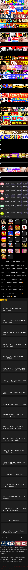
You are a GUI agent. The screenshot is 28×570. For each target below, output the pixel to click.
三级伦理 (7, 186)
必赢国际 (8, 268)
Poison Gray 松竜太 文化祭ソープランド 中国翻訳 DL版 (14, 497)
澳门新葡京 (3, 279)
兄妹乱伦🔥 (3, 296)
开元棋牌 (13, 261)
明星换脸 (13, 201)
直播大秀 (2, 293)
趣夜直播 (13, 275)
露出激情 (13, 205)
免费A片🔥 (20, 293)
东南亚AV (25, 190)
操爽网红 (25, 268)
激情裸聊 (15, 282)
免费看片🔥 (3, 282)
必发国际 (24, 275)
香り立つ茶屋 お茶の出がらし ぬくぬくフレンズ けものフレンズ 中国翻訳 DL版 (14, 439)
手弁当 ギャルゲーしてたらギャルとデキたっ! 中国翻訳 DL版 (14, 451)
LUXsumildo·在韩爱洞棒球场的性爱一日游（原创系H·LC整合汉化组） (14, 463)
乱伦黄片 (2, 275)
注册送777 (13, 265)
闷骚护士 (25, 201)
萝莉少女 (25, 183)
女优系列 (13, 198)
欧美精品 (19, 183)
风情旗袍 (7, 201)
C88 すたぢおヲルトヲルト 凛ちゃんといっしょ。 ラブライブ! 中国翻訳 (15, 415)
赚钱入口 (16, 296)
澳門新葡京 (14, 279)
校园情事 (13, 212)
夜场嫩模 (19, 275)
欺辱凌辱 (7, 194)
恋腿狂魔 (25, 198)
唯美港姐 (19, 190)
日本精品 (13, 186)
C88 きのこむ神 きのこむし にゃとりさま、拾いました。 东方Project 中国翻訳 (14, 427)
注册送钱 (7, 265)
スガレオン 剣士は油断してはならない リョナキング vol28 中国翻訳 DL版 (14, 485)
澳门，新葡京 (9, 289)
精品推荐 (7, 183)
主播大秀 (18, 272)
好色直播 (9, 286)
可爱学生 (19, 198)
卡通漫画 (7, 205)
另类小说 (7, 216)
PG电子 (2, 265)
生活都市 (7, 212)
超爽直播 (2, 272)
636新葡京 (9, 282)
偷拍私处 (8, 275)
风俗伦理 (25, 212)
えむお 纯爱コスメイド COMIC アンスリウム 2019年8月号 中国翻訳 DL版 (14, 509)
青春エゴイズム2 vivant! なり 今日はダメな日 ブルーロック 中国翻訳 (14, 531)
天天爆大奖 (20, 286)
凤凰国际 (13, 268)
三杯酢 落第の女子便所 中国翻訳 (14, 474)
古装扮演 (7, 198)
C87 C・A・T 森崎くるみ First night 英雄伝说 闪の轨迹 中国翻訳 (15, 321)
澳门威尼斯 (8, 293)
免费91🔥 (14, 293)
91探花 (13, 194)
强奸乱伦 (13, 183)
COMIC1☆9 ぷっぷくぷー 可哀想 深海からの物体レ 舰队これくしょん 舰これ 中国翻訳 (14, 369)
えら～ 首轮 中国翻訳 (14, 520)
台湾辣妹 (7, 190)
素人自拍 (25, 186)
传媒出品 (7, 209)
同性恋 (25, 209)
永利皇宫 (21, 279)
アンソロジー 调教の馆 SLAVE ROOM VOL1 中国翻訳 (14, 392)
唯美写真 (19, 205)
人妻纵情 (19, 212)
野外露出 (25, 194)
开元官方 (14, 286)
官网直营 (18, 261)
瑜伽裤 (19, 201)
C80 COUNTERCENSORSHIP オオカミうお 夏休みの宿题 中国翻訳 (14, 345)
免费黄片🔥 (9, 296)
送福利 (18, 265)
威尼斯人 (2, 261)
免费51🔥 (21, 282)
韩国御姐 (13, 190)
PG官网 (7, 261)
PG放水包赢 (19, 268)
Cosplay (19, 186)
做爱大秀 (21, 289)
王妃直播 (23, 272)
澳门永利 (23, 261)
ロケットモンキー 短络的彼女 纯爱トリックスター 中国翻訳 (14, 309)
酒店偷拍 (13, 272)
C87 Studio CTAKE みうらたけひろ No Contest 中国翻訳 (13, 357)
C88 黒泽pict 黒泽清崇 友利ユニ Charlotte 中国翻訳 (14, 333)
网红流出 (19, 194)
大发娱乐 (9, 279)
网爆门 (25, 205)
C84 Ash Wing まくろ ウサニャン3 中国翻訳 (14, 404)
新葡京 (22, 265)
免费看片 (15, 289)
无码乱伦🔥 (3, 286)
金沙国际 (2, 289)
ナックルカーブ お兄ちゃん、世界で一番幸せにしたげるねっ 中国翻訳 (14, 381)
